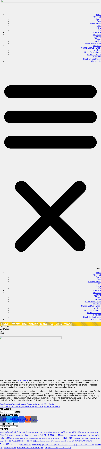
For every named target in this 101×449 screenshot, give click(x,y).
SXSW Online (50, 445)
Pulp (15, 441)
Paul (99, 26)
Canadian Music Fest (36, 432)
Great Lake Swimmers (17, 435)
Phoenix (95, 438)
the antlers (63, 445)
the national (82, 445)
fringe (4, 435)
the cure (72, 445)
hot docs (52, 434)
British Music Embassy (17, 432)
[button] (50, 167)
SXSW (10, 444)
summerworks (83, 441)
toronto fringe (10, 448)
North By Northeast (92, 52)
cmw (76, 432)
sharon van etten (59, 441)
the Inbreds (23, 380)
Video (62, 448)
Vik (99, 30)
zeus (68, 448)
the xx (90, 445)
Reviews (97, 35)
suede (70, 441)
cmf (68, 432)
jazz (64, 435)
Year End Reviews (93, 43)
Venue (98, 39)
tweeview (54, 448)
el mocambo (93, 432)
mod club (45, 438)
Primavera (96, 57)
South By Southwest (92, 59)
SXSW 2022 (25, 445)
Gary (99, 21)
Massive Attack (35, 438)
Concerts (97, 32)
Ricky (98, 28)
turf (47, 448)
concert (84, 432)
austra (3, 432)
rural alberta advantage (44, 441)
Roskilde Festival (27, 441)
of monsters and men (82, 438)
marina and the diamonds (19, 438)
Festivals (97, 46)
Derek (98, 19)
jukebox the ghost (86, 435)
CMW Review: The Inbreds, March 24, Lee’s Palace (36, 324)
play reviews (5, 441)
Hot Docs (97, 50)
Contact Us (96, 61)
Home (98, 15)
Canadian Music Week (91, 48)
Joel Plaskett (72, 435)
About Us (97, 17)
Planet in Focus (94, 54)
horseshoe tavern (34, 435)
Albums (97, 37)
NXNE (67, 438)
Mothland (55, 438)
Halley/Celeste (94, 23)
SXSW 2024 (37, 445)
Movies (98, 41)
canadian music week (55, 432)
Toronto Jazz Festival (30, 447)
